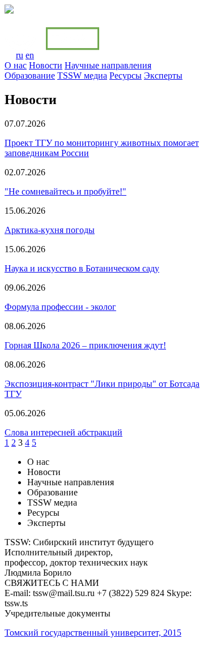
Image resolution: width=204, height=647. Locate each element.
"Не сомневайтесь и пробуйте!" (65, 191)
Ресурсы (125, 75)
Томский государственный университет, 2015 (93, 632)
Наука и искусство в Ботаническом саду (82, 268)
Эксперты (163, 75)
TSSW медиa (82, 75)
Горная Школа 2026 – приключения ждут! (85, 345)
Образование (30, 75)
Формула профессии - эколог (60, 307)
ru (19, 55)
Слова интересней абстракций (63, 432)
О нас (16, 65)
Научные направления (108, 65)
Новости (45, 65)
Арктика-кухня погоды (50, 230)
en (30, 55)
